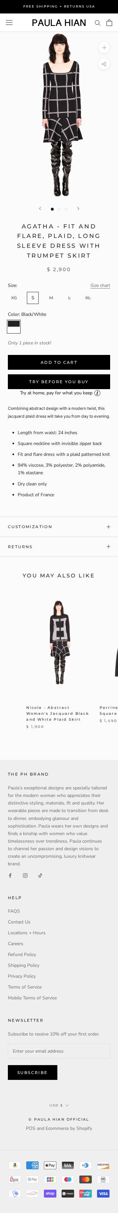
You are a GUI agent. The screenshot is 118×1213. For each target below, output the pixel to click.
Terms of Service (25, 987)
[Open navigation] (9, 22)
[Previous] (40, 208)
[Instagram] (25, 875)
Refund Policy (22, 954)
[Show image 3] (66, 209)
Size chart (100, 285)
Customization (30, 526)
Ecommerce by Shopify (69, 1128)
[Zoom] (104, 47)
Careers (15, 944)
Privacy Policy (22, 976)
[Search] (98, 22)
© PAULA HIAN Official (59, 1119)
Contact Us (19, 922)
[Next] (78, 208)
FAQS (14, 911)
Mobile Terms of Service (32, 998)
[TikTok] (40, 875)
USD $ (56, 1105)
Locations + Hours (27, 933)
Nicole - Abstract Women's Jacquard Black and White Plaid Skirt (57, 713)
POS (30, 1128)
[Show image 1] (52, 209)
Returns (20, 546)
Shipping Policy (23, 965)
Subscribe (32, 1072)
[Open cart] (109, 22)
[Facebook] (10, 875)
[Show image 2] (59, 209)
